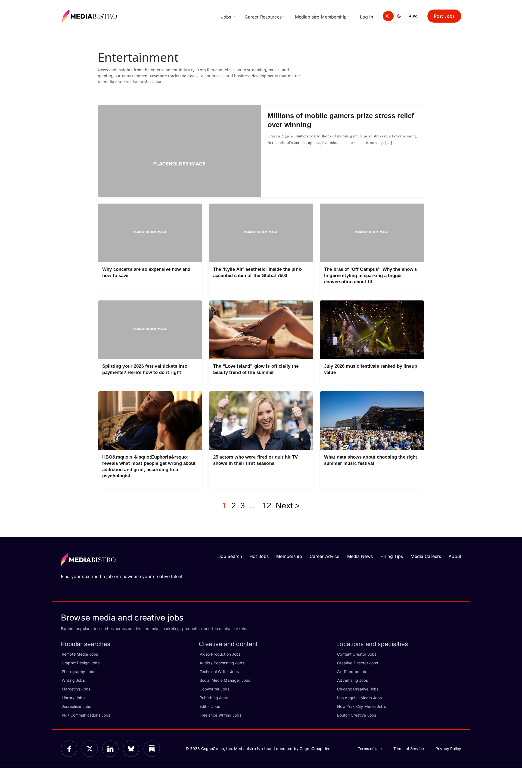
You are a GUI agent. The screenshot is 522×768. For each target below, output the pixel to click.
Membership (289, 556)
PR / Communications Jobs (86, 715)
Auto (413, 16)
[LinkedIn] (110, 749)
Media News (360, 556)
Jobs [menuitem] (226, 17)
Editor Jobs (210, 706)
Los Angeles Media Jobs (359, 697)
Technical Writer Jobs (219, 671)
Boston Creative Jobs (356, 715)
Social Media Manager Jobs (225, 680)
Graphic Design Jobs (81, 663)
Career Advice (325, 556)
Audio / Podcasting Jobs (222, 663)
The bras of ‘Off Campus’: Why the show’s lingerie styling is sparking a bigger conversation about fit (370, 275)
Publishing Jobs (214, 697)
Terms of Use (370, 748)
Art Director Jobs (352, 671)
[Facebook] (69, 749)
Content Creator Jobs (356, 654)
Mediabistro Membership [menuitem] (321, 17)
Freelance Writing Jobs (220, 715)
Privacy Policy (448, 748)
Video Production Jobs (220, 654)
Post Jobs (444, 16)
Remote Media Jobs (80, 654)
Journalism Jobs (76, 706)
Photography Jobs (78, 671)
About (455, 556)
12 (266, 505)
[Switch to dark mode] (400, 16)
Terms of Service (408, 748)
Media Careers (426, 556)
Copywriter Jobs (214, 689)
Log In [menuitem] (366, 17)
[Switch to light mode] (388, 16)
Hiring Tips (391, 556)
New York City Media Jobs (361, 706)
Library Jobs (73, 697)
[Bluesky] (131, 749)
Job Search (230, 556)
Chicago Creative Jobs (357, 689)
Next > (288, 505)
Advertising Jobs (352, 680)
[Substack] (152, 749)
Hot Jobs (259, 556)
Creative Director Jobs (357, 663)
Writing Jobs (73, 680)
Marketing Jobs (76, 689)
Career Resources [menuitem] (263, 17)
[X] (90, 749)
